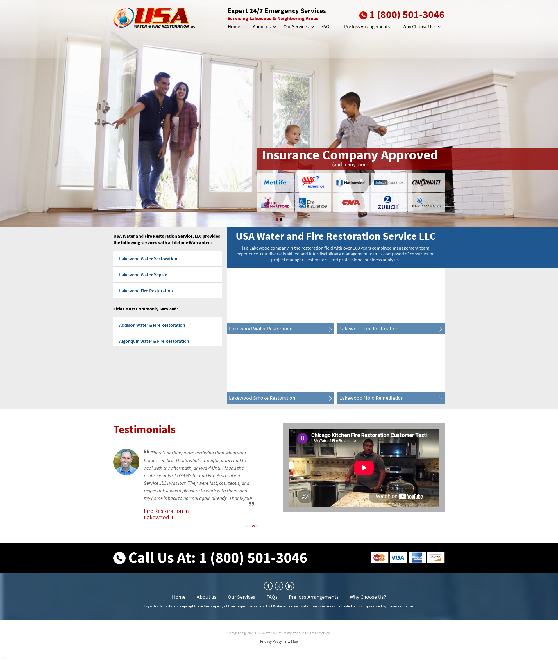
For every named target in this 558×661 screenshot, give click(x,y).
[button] (274, 27)
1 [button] (277, 219)
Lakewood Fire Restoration (146, 291)
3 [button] (253, 526)
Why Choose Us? (419, 26)
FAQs (326, 26)
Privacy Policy (271, 641)
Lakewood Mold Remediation (371, 398)
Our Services (296, 26)
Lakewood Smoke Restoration (262, 398)
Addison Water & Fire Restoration (152, 325)
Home (234, 26)
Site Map (291, 641)
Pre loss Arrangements (367, 26)
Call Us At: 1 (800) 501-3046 (217, 557)
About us (262, 26)
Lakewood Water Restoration (148, 259)
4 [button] (257, 526)
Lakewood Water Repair (143, 275)
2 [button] (281, 219)
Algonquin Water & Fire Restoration (154, 341)
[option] (279, 113)
